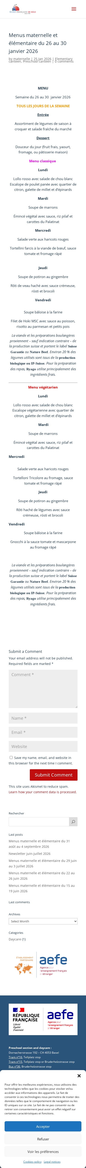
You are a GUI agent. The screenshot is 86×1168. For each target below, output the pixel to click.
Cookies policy (32, 1162)
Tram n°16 (15, 1057)
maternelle (21, 59)
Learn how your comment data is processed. (43, 792)
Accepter (43, 1126)
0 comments (64, 61)
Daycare (15, 939)
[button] (79, 1076)
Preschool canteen (37, 61)
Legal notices (52, 1162)
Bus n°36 (14, 1066)
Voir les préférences (43, 1151)
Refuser (43, 1139)
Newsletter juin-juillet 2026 (29, 853)
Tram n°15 (15, 1062)
